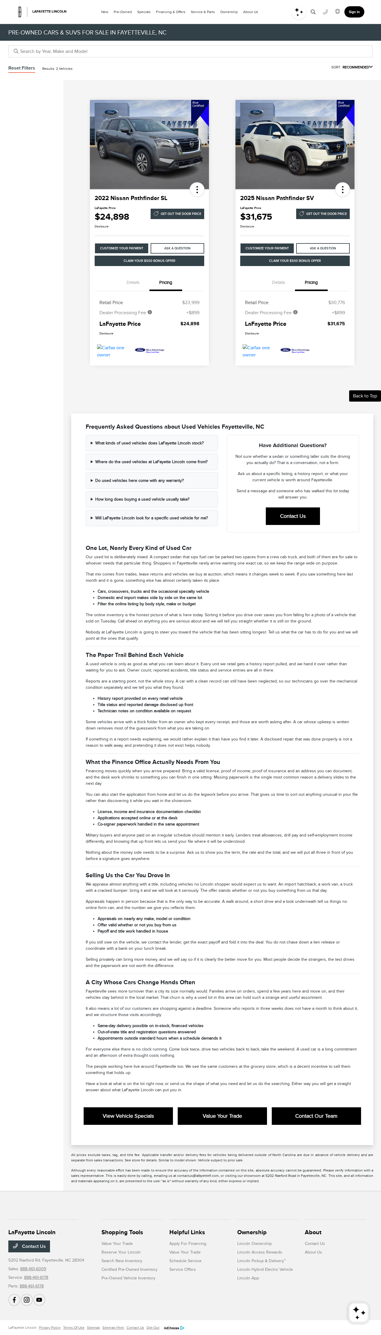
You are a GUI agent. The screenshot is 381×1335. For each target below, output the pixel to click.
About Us (313, 1252)
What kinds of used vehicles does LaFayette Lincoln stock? (149, 443)
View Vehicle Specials (128, 1116)
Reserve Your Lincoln (121, 1252)
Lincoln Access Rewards (259, 1252)
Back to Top (365, 396)
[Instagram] (27, 1300)
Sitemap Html (113, 1327)
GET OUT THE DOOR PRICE (181, 214)
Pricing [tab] (165, 282)
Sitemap (93, 1327)
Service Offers (182, 1269)
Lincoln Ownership (254, 1243)
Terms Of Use (74, 1327)
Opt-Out (153, 1327)
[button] (197, 189)
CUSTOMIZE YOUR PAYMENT (121, 248)
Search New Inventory (122, 1261)
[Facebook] (14, 1300)
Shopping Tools (122, 1232)
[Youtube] (39, 1300)
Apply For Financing (187, 1243)
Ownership (252, 1232)
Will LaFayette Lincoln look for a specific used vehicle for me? (151, 518)
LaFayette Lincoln (22, 1327)
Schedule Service (185, 1261)
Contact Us (293, 516)
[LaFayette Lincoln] (42, 12)
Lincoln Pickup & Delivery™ (261, 1261)
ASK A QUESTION (177, 248)
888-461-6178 (36, 1277)
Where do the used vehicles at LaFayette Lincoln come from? (151, 462)
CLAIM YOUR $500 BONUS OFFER (149, 260)
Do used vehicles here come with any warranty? (139, 480)
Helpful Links (187, 1232)
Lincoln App (248, 1278)
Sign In (354, 12)
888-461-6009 (33, 1269)
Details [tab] (133, 282)
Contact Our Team (316, 1116)
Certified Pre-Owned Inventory (129, 1269)
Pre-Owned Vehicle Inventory (128, 1278)
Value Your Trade (222, 1116)
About (313, 1232)
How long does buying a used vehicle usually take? (142, 499)
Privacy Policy (50, 1327)
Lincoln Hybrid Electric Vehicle (265, 1269)
